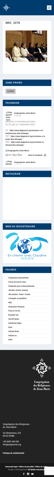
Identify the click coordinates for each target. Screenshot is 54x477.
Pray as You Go (14, 311)
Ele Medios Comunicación (37, 470)
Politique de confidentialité (13, 453)
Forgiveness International (18, 278)
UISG (10, 327)
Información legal (11, 467)
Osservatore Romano (16, 307)
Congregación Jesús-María (24, 113)
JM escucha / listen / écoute (19, 294)
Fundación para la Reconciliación (21, 286)
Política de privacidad (26, 467)
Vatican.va (12, 335)
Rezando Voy (13, 315)
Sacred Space (13, 319)
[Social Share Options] (45, 155)
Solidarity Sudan (14, 323)
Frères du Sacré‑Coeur (17, 282)
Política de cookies (41, 467)
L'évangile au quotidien (17, 298)
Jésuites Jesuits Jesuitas (18, 290)
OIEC (10, 302)
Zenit (10, 339)
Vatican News (13, 331)
